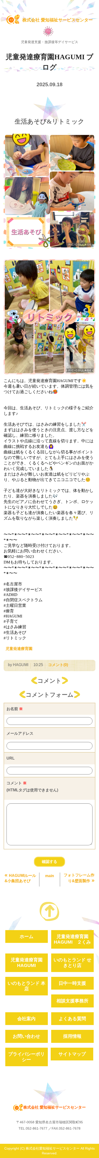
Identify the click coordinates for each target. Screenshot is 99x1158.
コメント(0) (58, 665)
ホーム (26, 936)
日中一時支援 (72, 983)
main (49, 876)
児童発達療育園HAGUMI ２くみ (72, 939)
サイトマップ (72, 1054)
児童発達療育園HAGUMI (27, 962)
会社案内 (26, 1018)
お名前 (14, 709)
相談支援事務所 (72, 1000)
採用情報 (72, 1036)
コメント (32, 786)
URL (10, 758)
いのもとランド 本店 (26, 986)
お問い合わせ (26, 1036)
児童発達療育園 (19, 649)
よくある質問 (72, 1018)
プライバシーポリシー (26, 1057)
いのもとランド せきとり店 (72, 962)
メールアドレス (19, 733)
